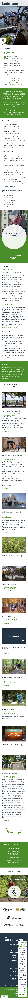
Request (14, 978)
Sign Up (14, 971)
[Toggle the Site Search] (21, 3)
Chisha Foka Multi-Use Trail (13, 276)
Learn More (5, 431)
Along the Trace (7, 269)
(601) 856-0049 (7, 590)
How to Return (9, 84)
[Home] (10, 3)
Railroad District (8, 617)
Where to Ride (14, 82)
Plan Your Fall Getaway (23, 992)
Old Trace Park (7, 709)
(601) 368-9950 (7, 416)
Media (14, 957)
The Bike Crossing (13, 326)
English (3, 996)
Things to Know (14, 78)
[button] (6, 828)
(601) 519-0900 (7, 461)
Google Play (15, 128)
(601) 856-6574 (7, 715)
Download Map (14, 258)
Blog (14, 955)
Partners (14, 960)
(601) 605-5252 (7, 519)
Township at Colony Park (11, 411)
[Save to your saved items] (23, 405)
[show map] (3, 414)
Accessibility (14, 963)
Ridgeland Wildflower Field (12, 556)
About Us (14, 950)
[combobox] (4, 996)
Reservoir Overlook (9, 773)
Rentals (21, 84)
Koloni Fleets (7, 75)
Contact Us (14, 952)
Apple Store (7, 128)
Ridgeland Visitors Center (9, 327)
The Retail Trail (7, 304)
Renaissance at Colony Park (11, 455)
